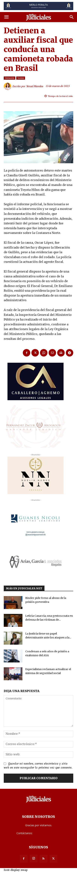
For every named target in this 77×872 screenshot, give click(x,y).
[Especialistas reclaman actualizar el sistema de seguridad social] (13, 673)
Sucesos (20, 78)
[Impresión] (61, 353)
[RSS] (43, 858)
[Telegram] (69, 353)
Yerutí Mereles (34, 86)
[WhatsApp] (43, 353)
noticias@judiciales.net (47, 833)
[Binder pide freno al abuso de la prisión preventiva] (13, 602)
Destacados (9, 78)
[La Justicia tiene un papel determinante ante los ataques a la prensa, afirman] (13, 638)
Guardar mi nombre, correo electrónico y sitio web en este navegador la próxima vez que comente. (38, 766)
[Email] (52, 353)
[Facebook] (26, 353)
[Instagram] (33, 858)
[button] (6, 17)
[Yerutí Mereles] (8, 86)
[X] (35, 353)
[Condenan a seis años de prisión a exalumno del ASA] (13, 656)
